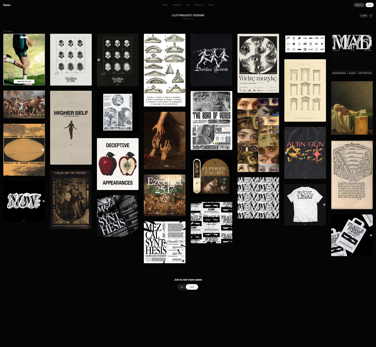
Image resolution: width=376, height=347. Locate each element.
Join (181, 287)
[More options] (371, 16)
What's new (199, 5)
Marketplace (177, 5)
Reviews (211, 5)
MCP (188, 5)
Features (165, 5)
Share (365, 15)
